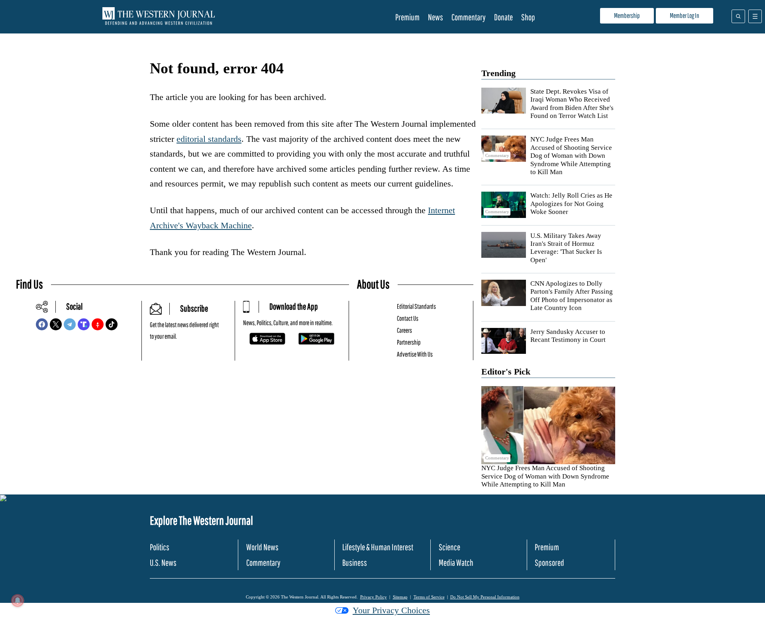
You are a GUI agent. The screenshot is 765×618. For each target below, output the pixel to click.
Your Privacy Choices (391, 610)
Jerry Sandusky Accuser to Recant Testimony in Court (568, 335)
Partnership (409, 342)
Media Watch (456, 562)
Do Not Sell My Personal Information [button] (485, 596)
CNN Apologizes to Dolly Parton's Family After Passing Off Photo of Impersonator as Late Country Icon (571, 296)
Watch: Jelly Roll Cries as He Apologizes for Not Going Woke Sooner (571, 204)
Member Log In (684, 15)
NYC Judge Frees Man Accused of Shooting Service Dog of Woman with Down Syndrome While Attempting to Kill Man (571, 155)
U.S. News (163, 562)
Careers (404, 330)
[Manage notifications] (17, 600)
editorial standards (209, 139)
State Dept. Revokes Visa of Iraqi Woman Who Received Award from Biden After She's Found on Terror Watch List (572, 104)
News (435, 17)
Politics (159, 547)
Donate (503, 17)
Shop (528, 17)
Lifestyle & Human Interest (377, 547)
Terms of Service (429, 596)
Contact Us (407, 318)
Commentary (468, 17)
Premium (407, 17)
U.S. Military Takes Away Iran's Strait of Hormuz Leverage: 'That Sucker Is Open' (566, 248)
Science (449, 547)
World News (262, 547)
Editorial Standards (416, 306)
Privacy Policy (373, 596)
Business (354, 562)
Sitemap (400, 596)
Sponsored (549, 562)
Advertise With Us (415, 354)
